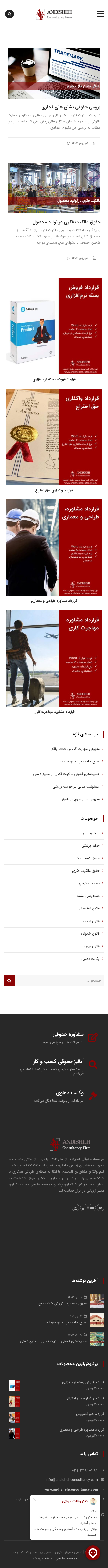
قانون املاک (91, 921)
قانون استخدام (89, 908)
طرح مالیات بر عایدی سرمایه (79, 761)
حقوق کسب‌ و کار (87, 858)
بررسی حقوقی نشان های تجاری (70, 107)
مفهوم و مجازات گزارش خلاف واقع (75, 749)
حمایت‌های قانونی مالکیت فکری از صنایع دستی (66, 774)
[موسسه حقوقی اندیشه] (54, 14)
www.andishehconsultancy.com (71, 1489)
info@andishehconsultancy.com (72, 1480)
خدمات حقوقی (89, 883)
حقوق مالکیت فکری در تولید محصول (66, 222)
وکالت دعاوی (90, 959)
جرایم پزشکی (90, 845)
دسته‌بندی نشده (88, 896)
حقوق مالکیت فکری (86, 871)
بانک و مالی (91, 833)
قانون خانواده (90, 933)
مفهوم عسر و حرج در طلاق (81, 799)
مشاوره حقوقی (68, 1034)
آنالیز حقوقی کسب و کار (58, 1061)
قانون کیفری (91, 946)
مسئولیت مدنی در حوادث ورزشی (76, 786)
